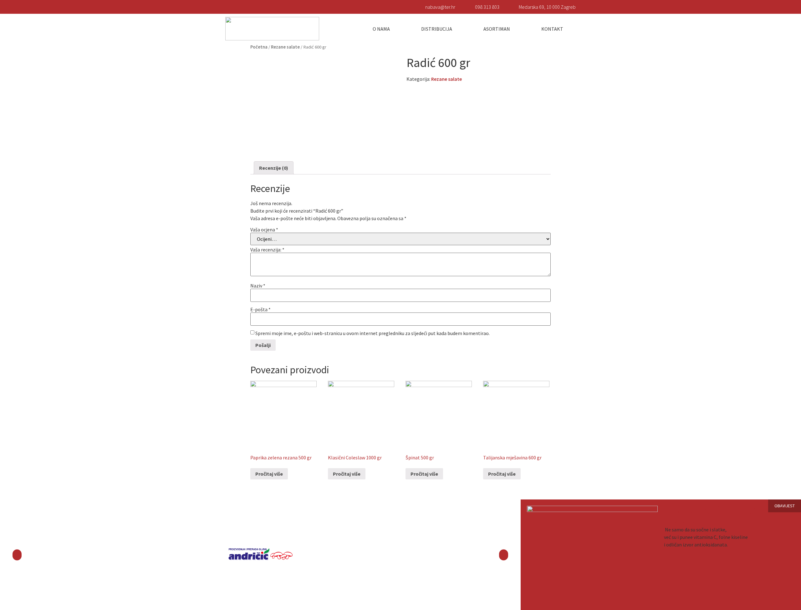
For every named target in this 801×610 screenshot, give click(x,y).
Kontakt (552, 29)
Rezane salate (285, 47)
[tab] (273, 167)
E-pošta (260, 309)
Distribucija (436, 29)
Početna (259, 47)
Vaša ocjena (264, 229)
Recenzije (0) (273, 168)
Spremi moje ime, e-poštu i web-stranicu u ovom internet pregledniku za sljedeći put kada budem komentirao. (372, 333)
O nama (381, 29)
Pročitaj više (269, 474)
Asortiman (496, 29)
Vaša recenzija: (267, 249)
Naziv (257, 285)
